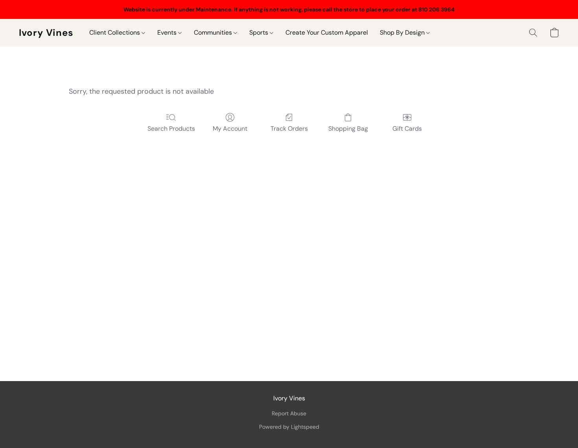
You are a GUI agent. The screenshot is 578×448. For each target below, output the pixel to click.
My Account (230, 128)
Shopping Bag (348, 128)
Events (167, 32)
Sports (259, 32)
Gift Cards (407, 128)
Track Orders (289, 128)
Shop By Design (403, 32)
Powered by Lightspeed (289, 426)
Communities (214, 32)
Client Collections (115, 32)
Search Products (171, 128)
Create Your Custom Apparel (326, 32)
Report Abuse (289, 413)
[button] (46, 33)
